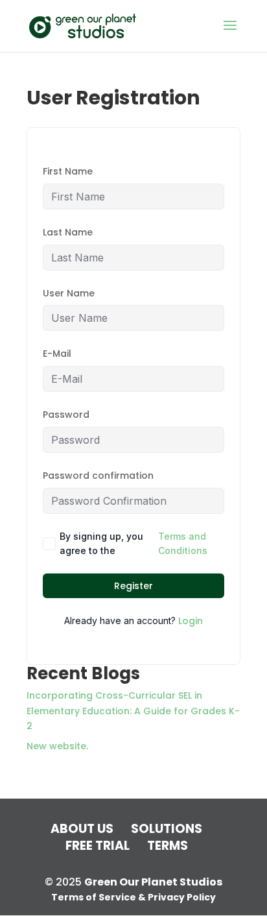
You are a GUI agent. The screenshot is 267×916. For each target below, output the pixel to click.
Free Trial (97, 845)
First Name (68, 171)
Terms (167, 845)
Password (66, 414)
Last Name (68, 232)
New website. (57, 746)
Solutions (166, 829)
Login (190, 620)
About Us (82, 829)
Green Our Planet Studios (153, 881)
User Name (69, 293)
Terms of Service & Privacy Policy (133, 897)
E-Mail (57, 353)
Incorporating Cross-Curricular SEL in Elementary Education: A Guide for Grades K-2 (133, 711)
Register (133, 585)
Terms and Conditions (182, 543)
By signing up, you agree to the (133, 543)
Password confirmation (98, 475)
